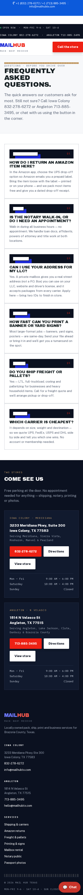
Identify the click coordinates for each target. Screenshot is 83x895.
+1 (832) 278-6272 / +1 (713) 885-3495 (41, 3)
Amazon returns (14, 831)
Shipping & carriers (16, 824)
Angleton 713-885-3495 (63, 34)
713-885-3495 (26, 643)
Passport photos (15, 862)
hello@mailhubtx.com (18, 805)
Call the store (67, 46)
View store (23, 563)
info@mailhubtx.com (42, 6)
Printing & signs (14, 843)
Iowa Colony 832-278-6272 (19, 34)
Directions (56, 551)
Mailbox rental (13, 850)
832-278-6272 (17, 106)
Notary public (13, 856)
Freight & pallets (15, 837)
